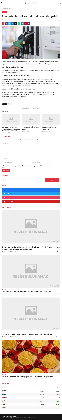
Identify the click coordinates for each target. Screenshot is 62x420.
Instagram (10, 197)
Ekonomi (9, 8)
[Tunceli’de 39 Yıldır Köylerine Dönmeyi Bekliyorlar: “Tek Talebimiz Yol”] (51, 119)
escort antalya (15, 417)
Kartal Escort (32, 417)
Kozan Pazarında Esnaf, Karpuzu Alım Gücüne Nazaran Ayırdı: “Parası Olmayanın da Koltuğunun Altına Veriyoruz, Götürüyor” (31, 248)
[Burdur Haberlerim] (31, 3)
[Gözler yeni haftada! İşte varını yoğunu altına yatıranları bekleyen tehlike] (31, 356)
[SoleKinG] (2, 20)
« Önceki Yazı (25, 108)
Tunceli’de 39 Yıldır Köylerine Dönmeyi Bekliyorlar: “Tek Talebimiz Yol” (50, 127)
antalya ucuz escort (7, 417)
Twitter (10, 194)
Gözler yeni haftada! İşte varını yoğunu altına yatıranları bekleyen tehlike (28, 377)
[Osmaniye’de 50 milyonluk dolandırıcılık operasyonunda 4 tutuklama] (31, 119)
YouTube (10, 201)
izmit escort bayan (24, 417)
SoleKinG (6, 20)
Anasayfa (4, 8)
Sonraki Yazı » (36, 108)
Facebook (11, 190)
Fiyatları (9, 103)
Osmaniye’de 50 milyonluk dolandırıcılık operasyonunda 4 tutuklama (30, 127)
